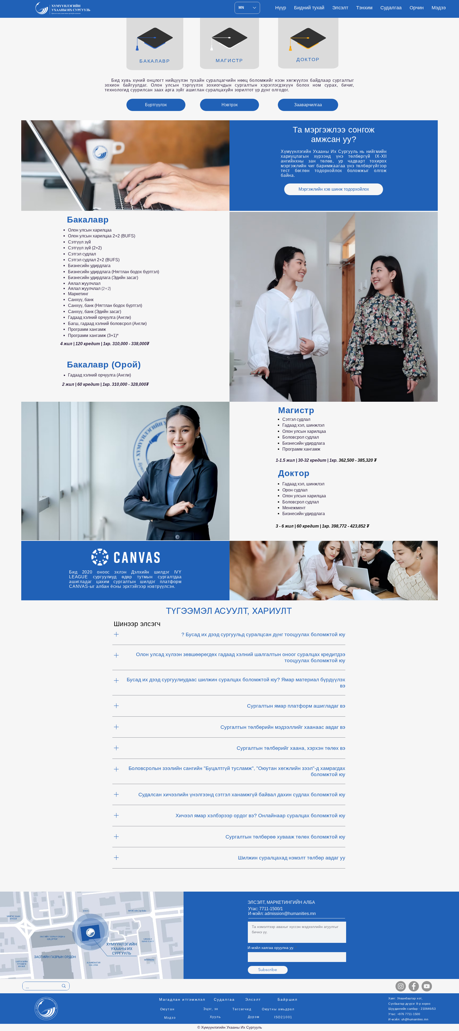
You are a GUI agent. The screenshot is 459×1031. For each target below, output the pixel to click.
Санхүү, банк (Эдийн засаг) (94, 311)
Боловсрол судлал (300, 437)
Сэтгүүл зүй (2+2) (85, 248)
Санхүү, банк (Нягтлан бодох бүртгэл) (105, 305)
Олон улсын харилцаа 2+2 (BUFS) (101, 236)
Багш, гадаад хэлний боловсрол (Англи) (107, 323)
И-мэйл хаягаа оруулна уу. (271, 947)
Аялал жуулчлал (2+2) (89, 288)
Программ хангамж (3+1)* (93, 335)
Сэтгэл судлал (82, 254)
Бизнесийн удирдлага (304, 443)
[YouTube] (427, 986)
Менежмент (293, 508)
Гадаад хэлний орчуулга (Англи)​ (99, 375)
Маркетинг (78, 294)
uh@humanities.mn (414, 1019)
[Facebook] (414, 986)
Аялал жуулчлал (84, 283)
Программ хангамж (87, 329)
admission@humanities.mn (290, 913)
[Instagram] (401, 986)
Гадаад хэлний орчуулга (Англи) (99, 317)
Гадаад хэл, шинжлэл (303, 425)
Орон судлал (294, 490)
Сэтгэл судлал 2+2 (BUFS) (94, 260)
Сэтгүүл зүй (79, 242)
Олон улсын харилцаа (90, 230)
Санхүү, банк (81, 299)
